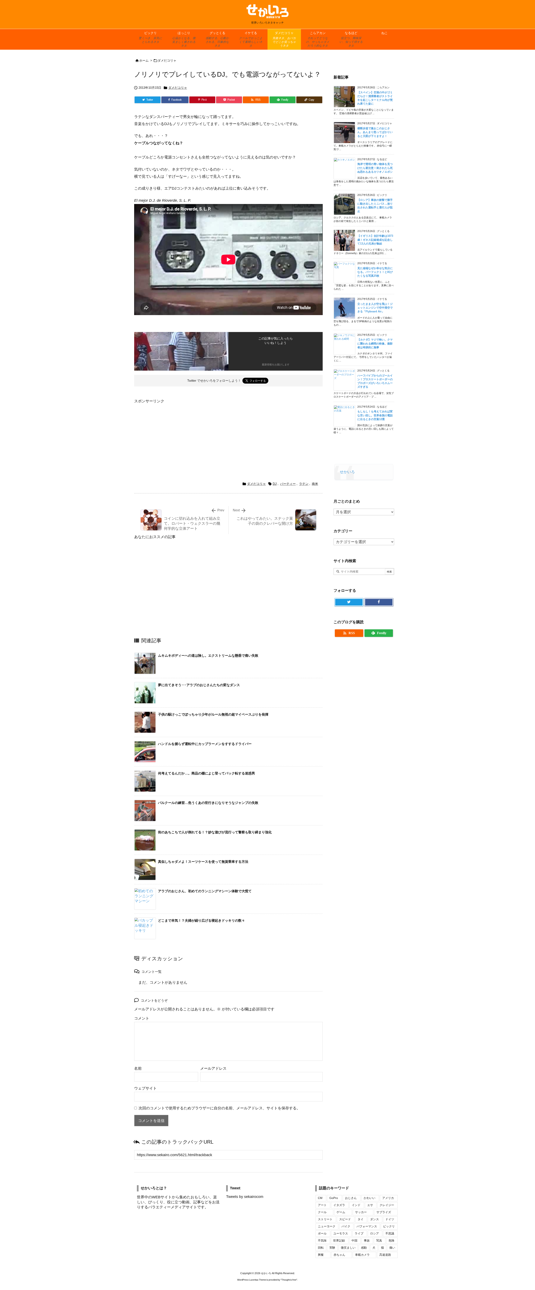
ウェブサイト (145, 1088)
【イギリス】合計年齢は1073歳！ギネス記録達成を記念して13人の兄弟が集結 (375, 239)
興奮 (321, 1254)
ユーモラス (340, 1233)
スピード (345, 1219)
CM (320, 1198)
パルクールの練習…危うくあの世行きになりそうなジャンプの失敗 (208, 803)
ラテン (303, 483)
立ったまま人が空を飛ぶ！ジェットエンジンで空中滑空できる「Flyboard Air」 (375, 307)
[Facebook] (378, 602)
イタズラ (339, 1205)
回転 (321, 1247)
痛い (392, 1247)
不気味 (322, 1240)
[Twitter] (349, 602)
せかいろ (347, 472)
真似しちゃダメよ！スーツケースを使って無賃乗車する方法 (203, 861)
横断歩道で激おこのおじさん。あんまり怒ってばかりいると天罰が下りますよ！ (375, 132)
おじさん (351, 1198)
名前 (138, 1068)
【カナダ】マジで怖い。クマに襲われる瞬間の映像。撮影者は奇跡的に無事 (375, 343)
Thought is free (289, 1280)
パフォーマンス (367, 1226)
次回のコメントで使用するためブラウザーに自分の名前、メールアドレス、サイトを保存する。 (219, 1108)
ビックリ (389, 1226)
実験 (332, 1247)
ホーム (144, 60)
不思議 (389, 1233)
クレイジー (387, 1205)
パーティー (288, 483)
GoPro (333, 1198)
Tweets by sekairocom (244, 1197)
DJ (275, 483)
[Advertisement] (169, 434)
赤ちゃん (339, 1254)
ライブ (359, 1233)
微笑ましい (348, 1247)
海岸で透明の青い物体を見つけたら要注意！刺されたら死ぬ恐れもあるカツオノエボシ (375, 167)
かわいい (369, 1198)
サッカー (361, 1212)
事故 (367, 1240)
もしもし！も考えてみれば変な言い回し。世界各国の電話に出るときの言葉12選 (375, 415)
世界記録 (339, 1240)
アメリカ (388, 1198)
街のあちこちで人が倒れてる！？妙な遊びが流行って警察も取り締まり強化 (215, 832)
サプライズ (383, 1212)
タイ (360, 1219)
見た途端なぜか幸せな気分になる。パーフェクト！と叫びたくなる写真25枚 (375, 272)
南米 (315, 483)
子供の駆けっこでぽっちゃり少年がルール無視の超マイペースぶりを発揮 (213, 714)
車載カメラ (362, 1254)
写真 (379, 1240)
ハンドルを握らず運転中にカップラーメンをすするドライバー (205, 744)
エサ (370, 1205)
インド (356, 1205)
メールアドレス (213, 1068)
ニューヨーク (326, 1226)
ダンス (374, 1219)
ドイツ (389, 1219)
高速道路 (385, 1254)
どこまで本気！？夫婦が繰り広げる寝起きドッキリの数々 (201, 920)
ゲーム (340, 1212)
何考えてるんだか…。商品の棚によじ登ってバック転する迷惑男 (206, 773)
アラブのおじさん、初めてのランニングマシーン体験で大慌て (205, 891)
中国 (354, 1240)
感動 (364, 1247)
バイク (345, 1226)
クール (322, 1212)
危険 (391, 1240)
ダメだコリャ (167, 60)
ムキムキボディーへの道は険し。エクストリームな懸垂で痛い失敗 (208, 655)
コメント (141, 1018)
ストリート (325, 1219)
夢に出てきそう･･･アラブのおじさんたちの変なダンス (199, 685)
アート (322, 1205)
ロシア (374, 1233)
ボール (322, 1233)
